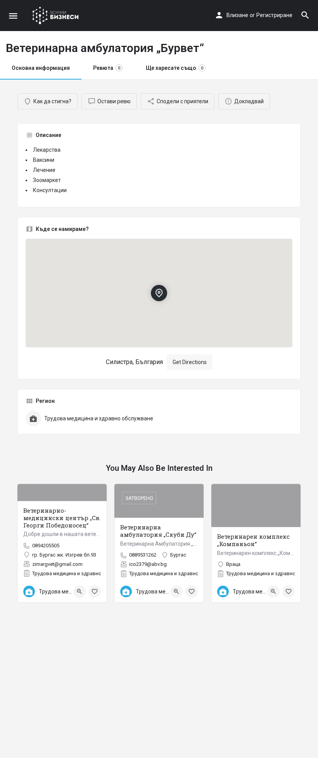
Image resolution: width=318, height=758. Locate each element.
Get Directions (190, 362)
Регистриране (274, 15)
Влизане (237, 15)
